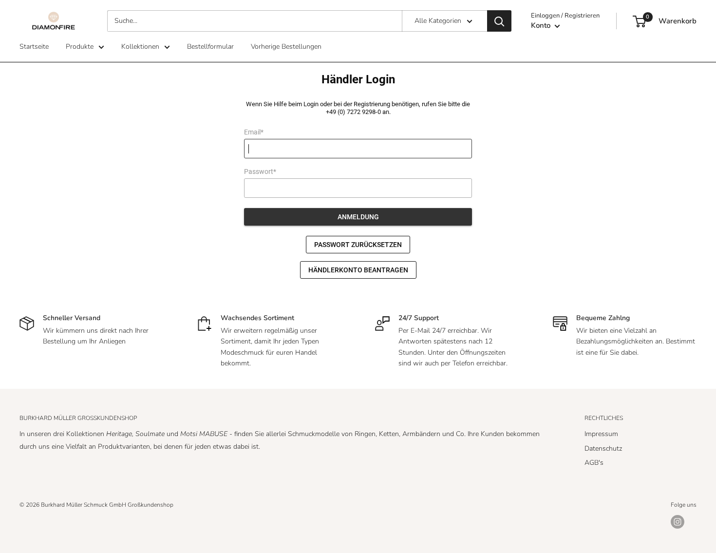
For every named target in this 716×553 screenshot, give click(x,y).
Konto (541, 25)
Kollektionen (140, 46)
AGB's (593, 462)
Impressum (601, 434)
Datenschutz (603, 448)
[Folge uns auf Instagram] (677, 522)
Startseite (34, 46)
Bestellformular (210, 46)
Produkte (80, 46)
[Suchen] (499, 21)
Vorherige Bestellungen (286, 46)
